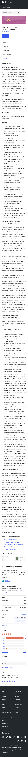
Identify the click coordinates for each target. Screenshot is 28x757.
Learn (3, 704)
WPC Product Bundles (10, 540)
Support (5, 58)
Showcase (18, 691)
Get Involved (18, 704)
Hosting (4, 696)
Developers (5, 710)
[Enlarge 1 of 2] (11, 558)
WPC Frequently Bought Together (13, 544)
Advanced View (6, 625)
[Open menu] (25, 2)
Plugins (17, 696)
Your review (5, 652)
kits (25, 617)
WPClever (6, 32)
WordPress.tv (6, 712)
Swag (17, 712)
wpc (25, 620)
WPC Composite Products (11, 542)
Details (5, 42)
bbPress (5, 723)
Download (5, 36)
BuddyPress (6, 726)
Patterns (17, 699)
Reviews (5, 46)
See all (24, 652)
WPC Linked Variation (10, 549)
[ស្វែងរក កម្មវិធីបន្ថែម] (18, 12)
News (3, 694)
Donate (18, 710)
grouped (21, 617)
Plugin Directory (6, 7)
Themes (17, 694)
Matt (4, 720)
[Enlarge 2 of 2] (24, 558)
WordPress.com (7, 718)
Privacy (4, 699)
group (16, 617)
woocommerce (19, 620)
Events (17, 707)
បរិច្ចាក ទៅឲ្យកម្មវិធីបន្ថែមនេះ (8, 681)
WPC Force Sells (8, 547)
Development (7, 54)
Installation (6, 50)
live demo (9, 116)
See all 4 (24, 614)
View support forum (7, 667)
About (3, 691)
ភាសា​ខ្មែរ (7, 733)
